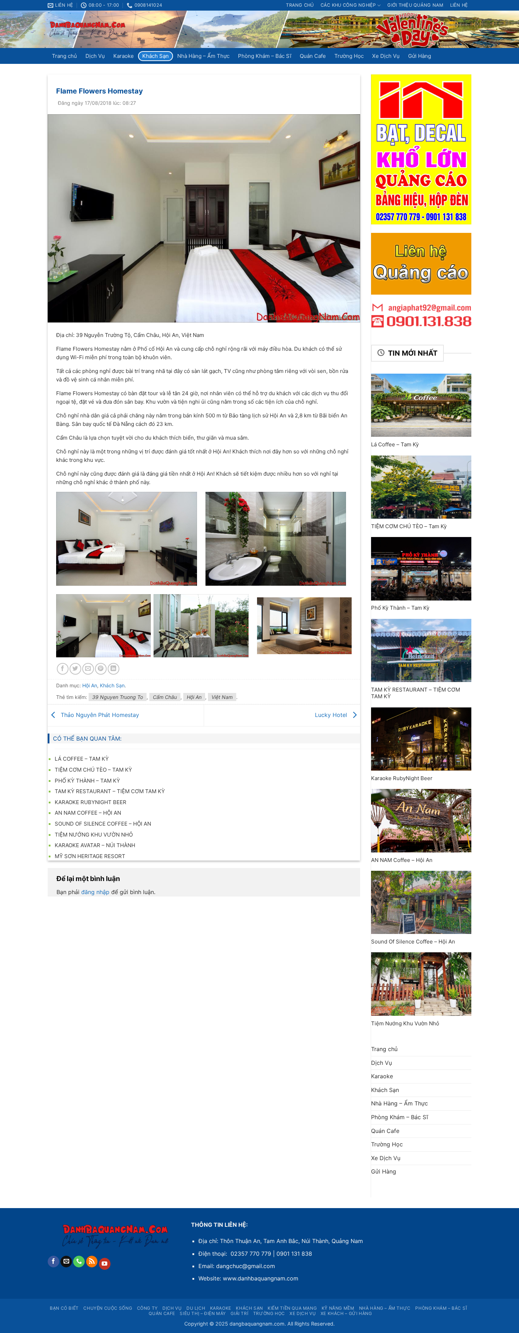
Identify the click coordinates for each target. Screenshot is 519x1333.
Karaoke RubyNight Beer (90, 802)
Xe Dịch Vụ (386, 56)
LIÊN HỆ (459, 5)
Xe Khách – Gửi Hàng (346, 1313)
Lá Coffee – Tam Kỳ (82, 758)
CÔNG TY (147, 1308)
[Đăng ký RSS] (92, 1262)
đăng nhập (95, 891)
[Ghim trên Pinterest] (101, 669)
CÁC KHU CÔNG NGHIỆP (348, 5)
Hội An (89, 685)
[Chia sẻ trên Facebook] (62, 669)
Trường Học (349, 56)
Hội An (194, 697)
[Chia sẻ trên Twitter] (75, 669)
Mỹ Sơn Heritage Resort (90, 856)
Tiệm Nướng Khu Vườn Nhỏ (94, 834)
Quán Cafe (313, 56)
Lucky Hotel (332, 714)
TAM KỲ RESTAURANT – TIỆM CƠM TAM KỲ (110, 791)
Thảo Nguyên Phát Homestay (99, 714)
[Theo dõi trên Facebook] (53, 1262)
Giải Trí (239, 1313)
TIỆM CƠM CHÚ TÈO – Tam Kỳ (93, 769)
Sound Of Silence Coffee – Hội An (103, 823)
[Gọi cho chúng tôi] (79, 1262)
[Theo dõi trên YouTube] (105, 1264)
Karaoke (123, 56)
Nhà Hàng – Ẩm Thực (203, 56)
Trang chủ (300, 5)
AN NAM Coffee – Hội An (88, 812)
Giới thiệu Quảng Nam (415, 5)
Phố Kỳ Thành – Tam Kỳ (87, 780)
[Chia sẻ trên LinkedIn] (113, 669)
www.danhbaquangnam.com (260, 1278)
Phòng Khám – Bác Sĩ (264, 56)
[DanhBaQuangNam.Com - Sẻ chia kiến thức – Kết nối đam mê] (88, 29)
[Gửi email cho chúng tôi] (66, 1262)
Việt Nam (222, 697)
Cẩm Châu (165, 697)
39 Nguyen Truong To (117, 697)
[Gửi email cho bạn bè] (88, 669)
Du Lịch (195, 1308)
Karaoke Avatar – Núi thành (95, 845)
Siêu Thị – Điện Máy (203, 1313)
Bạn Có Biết (64, 1308)
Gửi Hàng (419, 56)
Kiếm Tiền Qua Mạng (292, 1308)
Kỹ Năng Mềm (338, 1308)
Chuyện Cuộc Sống (107, 1308)
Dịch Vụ (95, 56)
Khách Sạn (155, 56)
